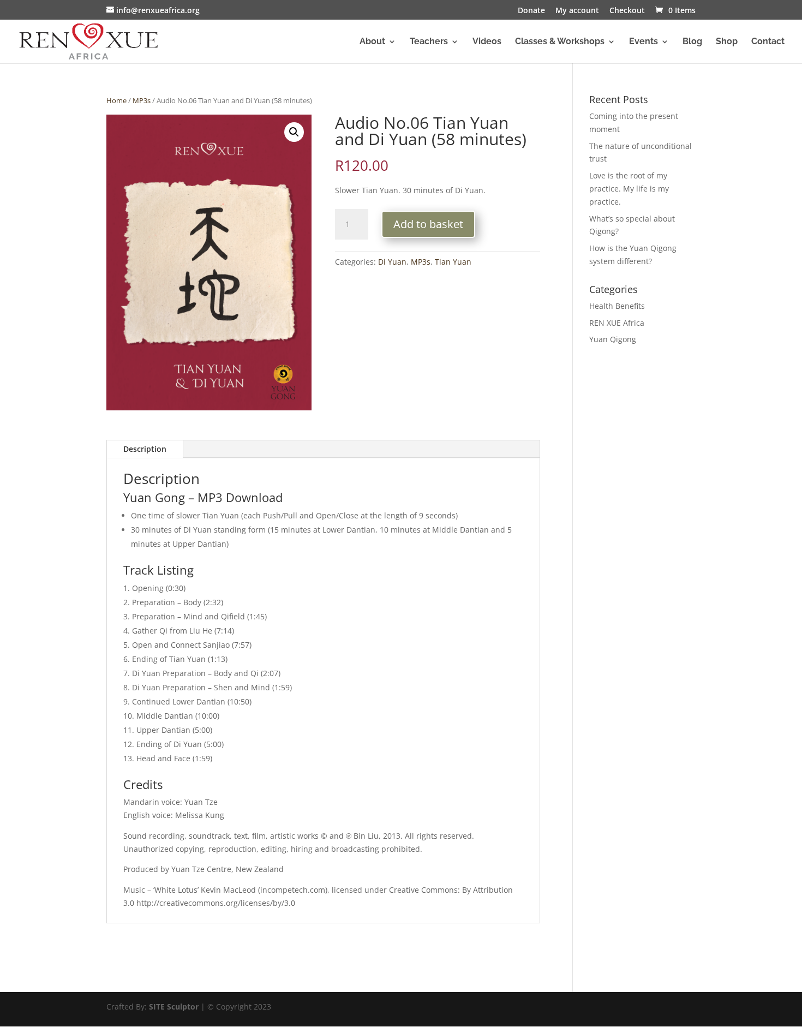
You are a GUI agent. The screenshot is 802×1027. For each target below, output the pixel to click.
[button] (294, 132)
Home (116, 100)
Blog (692, 42)
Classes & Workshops (560, 42)
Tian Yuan (453, 261)
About (372, 42)
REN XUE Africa (616, 323)
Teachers (429, 42)
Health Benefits (617, 306)
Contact (768, 42)
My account (577, 11)
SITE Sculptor (174, 1006)
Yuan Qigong (612, 339)
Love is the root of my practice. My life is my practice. (629, 188)
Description (144, 449)
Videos (486, 42)
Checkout (627, 11)
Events (643, 42)
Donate (531, 11)
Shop (727, 42)
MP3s (142, 100)
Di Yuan (392, 261)
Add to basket (428, 224)
